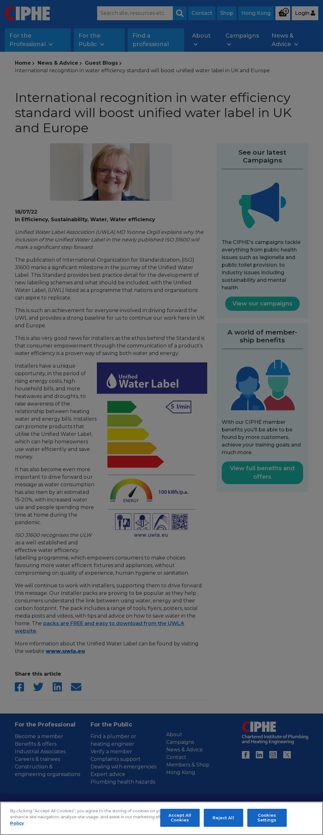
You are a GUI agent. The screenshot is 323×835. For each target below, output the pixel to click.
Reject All (223, 817)
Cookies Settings (266, 818)
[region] (161, 818)
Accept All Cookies (179, 818)
